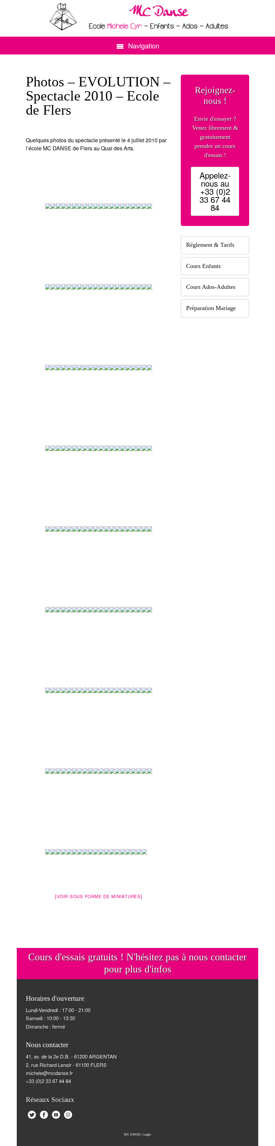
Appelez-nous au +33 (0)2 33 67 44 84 (215, 191)
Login (147, 1134)
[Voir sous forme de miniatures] (98, 896)
